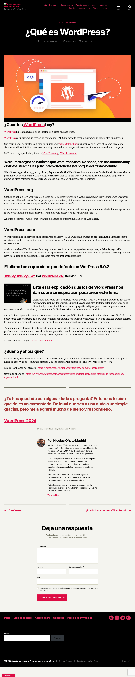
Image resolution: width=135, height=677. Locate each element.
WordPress (71, 22)
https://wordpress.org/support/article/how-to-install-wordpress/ (71, 368)
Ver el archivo (54, 495)
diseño (54, 429)
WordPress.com (68, 153)
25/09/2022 (71, 41)
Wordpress (73, 429)
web (66, 429)
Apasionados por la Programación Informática (32, 661)
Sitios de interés (100, 8)
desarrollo (47, 429)
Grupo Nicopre (67, 5)
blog (94, 5)
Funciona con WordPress (87, 661)
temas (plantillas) (68, 144)
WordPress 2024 (20, 420)
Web (38, 578)
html (59, 429)
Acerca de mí (42, 617)
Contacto (58, 617)
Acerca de (83, 8)
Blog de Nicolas (23, 617)
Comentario (42, 546)
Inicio (45, 5)
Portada (52, 5)
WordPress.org (50, 153)
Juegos (103, 5)
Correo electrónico (76, 567)
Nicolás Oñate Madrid (51, 41)
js (63, 429)
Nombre (40, 567)
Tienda (72, 8)
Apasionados (81, 5)
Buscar (6, 634)
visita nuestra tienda (42, 340)
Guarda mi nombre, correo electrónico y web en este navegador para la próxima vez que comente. (68, 589)
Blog (61, 22)
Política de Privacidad (79, 617)
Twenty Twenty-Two (19, 276)
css (41, 429)
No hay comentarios (89, 41)
